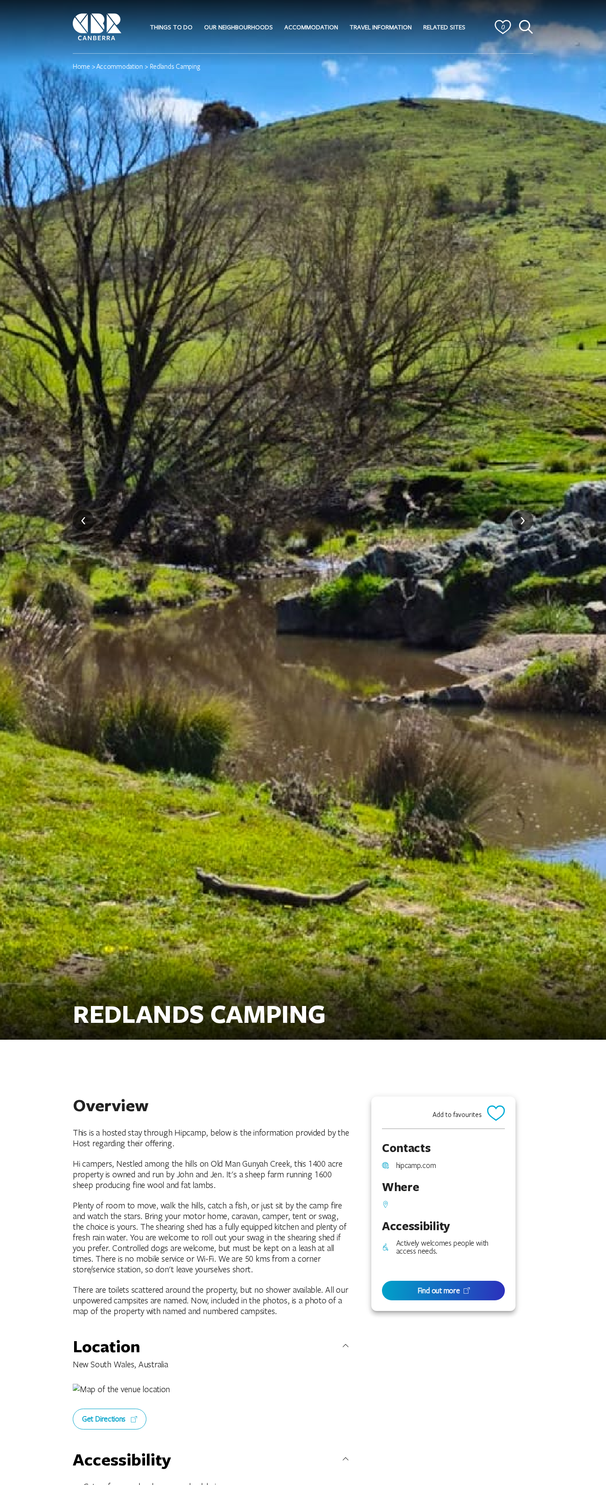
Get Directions (104, 1419)
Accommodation (119, 66)
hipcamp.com (416, 1165)
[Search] (526, 27)
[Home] (97, 25)
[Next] (522, 520)
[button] (171, 27)
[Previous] (83, 520)
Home (81, 66)
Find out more (438, 1290)
